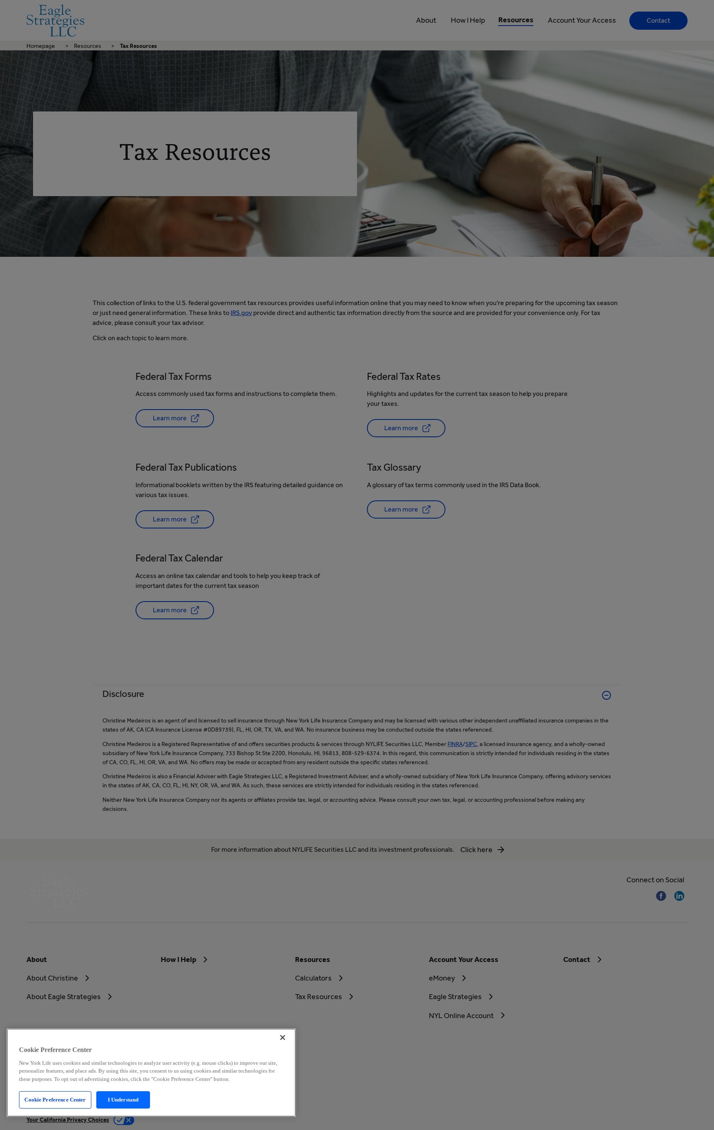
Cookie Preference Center (55, 1100)
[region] (151, 1072)
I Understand (123, 1100)
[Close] (283, 1037)
